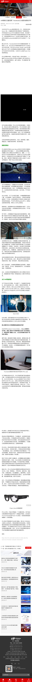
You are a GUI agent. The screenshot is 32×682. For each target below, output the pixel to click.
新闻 (19, 657)
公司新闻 (7, 17)
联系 (26, 657)
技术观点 (13, 17)
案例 (11, 657)
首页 (4, 657)
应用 (15, 657)
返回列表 (28, 24)
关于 (22, 657)
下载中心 (25, 17)
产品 (8, 657)
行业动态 (19, 17)
